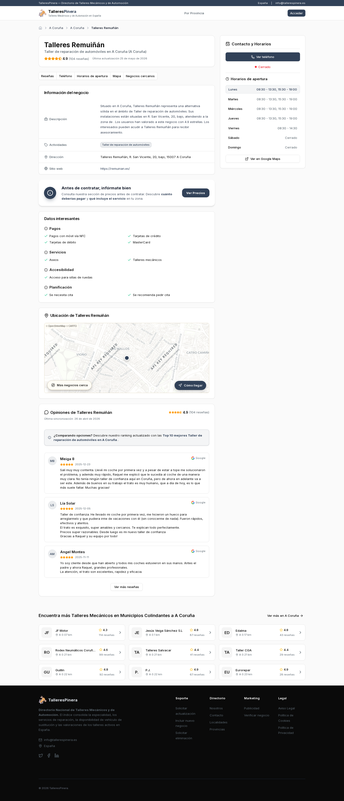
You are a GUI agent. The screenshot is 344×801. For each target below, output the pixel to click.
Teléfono (65, 76)
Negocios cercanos (140, 76)
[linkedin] (57, 755)
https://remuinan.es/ (115, 168)
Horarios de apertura (92, 76)
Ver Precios (195, 193)
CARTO (73, 326)
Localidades (218, 722)
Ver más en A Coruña (283, 615)
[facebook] (49, 755)
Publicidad (251, 708)
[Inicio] (40, 28)
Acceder (296, 13)
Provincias (217, 729)
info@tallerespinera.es (290, 3)
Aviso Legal (286, 708)
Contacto (216, 715)
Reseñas (47, 76)
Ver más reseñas (126, 587)
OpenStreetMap (57, 326)
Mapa (117, 76)
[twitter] (41, 755)
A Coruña (56, 28)
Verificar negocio (256, 715)
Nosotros (216, 708)
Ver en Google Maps (265, 159)
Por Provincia (194, 13)
